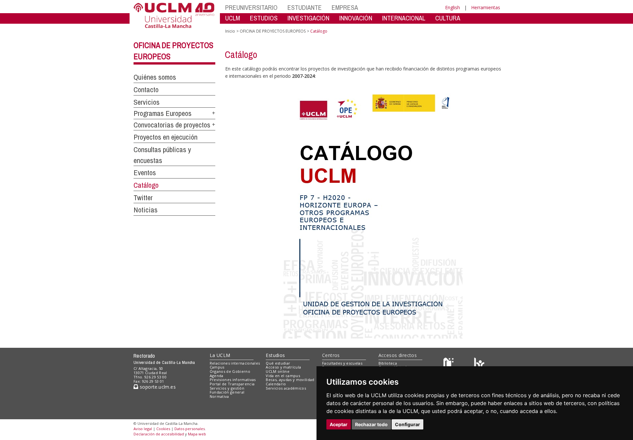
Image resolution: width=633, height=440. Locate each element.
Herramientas (485, 7)
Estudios (275, 355)
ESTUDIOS (264, 18)
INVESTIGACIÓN (308, 18)
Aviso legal (143, 428)
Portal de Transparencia (232, 383)
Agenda (217, 375)
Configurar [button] (407, 424)
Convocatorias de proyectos (172, 125)
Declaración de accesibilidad (159, 433)
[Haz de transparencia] (449, 364)
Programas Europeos (163, 113)
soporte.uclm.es (157, 387)
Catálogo (146, 185)
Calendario (276, 383)
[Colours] (479, 364)
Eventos (145, 173)
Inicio (230, 31)
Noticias (146, 210)
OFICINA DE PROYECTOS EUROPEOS (273, 31)
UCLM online (277, 371)
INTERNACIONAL (403, 18)
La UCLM (220, 355)
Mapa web (197, 433)
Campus (217, 367)
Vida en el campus (283, 375)
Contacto (146, 90)
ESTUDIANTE (304, 7)
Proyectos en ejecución (165, 137)
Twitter (143, 198)
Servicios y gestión (227, 388)
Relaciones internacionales (235, 363)
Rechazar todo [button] (371, 424)
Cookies (163, 428)
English (452, 7)
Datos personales (189, 428)
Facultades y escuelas (342, 363)
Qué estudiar (278, 363)
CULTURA (447, 18)
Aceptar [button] (338, 424)
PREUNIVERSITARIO (251, 7)
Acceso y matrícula (283, 367)
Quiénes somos (155, 77)
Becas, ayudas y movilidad (290, 379)
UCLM (232, 18)
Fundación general (227, 392)
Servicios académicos (286, 388)
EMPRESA (345, 7)
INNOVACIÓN (355, 18)
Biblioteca (387, 363)
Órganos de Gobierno (230, 371)
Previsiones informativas (233, 379)
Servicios (147, 102)
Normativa (219, 396)
